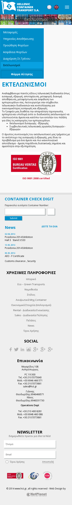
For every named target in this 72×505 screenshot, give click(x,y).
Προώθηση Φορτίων (16, 45)
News (31, 325)
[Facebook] (10, 349)
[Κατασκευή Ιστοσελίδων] (37, 494)
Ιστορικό (31, 279)
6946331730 (37, 400)
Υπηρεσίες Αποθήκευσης (18, 39)
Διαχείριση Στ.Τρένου (16, 58)
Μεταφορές (10, 32)
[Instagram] (28, 349)
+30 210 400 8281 (32, 411)
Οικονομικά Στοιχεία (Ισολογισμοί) (31, 305)
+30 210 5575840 (32, 377)
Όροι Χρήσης (31, 330)
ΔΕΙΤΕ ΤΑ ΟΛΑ (49, 226)
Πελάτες (31, 320)
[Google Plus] (35, 349)
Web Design (55, 488)
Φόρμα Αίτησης (22, 74)
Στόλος (31, 294)
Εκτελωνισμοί (11, 65)
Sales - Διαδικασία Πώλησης (31, 315)
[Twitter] (16, 349)
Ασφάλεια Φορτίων (15, 52)
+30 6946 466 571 (33, 380)
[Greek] (49, 7)
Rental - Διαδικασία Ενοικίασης (31, 310)
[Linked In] (22, 349)
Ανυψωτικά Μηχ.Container (31, 300)
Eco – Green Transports (31, 284)
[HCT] (20, 7)
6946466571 (37, 394)
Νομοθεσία (31, 289)
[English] (56, 7)
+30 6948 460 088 (33, 414)
